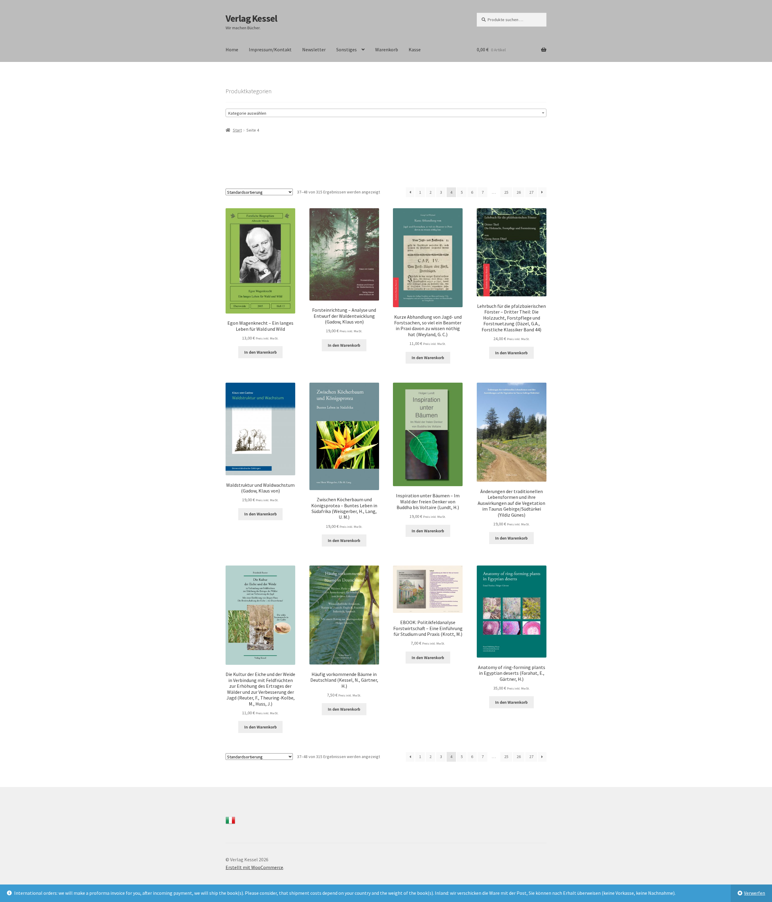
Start (237, 130)
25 (506, 192)
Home (232, 49)
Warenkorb (386, 49)
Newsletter (314, 49)
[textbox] (386, 113)
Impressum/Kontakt (270, 49)
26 (519, 192)
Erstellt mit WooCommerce (254, 867)
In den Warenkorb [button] (260, 352)
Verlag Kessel (251, 18)
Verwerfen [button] (754, 893)
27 (531, 192)
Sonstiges (346, 49)
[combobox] (386, 113)
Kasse (415, 49)
